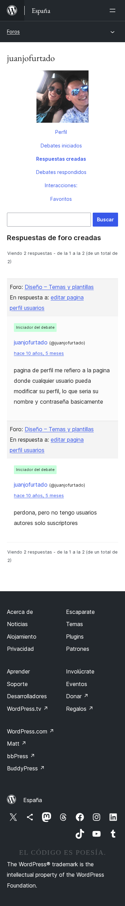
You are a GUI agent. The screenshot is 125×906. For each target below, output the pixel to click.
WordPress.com (30, 731)
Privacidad (20, 648)
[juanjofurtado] (62, 97)
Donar (77, 696)
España (32, 800)
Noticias (17, 624)
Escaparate (80, 611)
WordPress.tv (27, 708)
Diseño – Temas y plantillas (59, 286)
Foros (13, 32)
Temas (74, 624)
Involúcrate (80, 671)
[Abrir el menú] (114, 10)
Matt (16, 743)
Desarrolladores (27, 696)
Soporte (17, 683)
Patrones (77, 648)
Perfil (61, 132)
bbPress (21, 756)
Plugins (75, 636)
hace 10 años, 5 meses (39, 353)
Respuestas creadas (61, 159)
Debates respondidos (61, 172)
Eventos (76, 683)
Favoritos (61, 199)
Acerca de (20, 611)
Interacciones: (61, 185)
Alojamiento (21, 636)
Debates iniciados (61, 146)
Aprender (18, 671)
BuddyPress (26, 768)
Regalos (79, 708)
